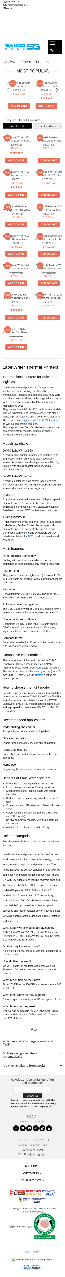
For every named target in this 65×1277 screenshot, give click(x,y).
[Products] (53, 44)
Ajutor (9, 8)
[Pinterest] (23, 1128)
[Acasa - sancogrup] (22, 46)
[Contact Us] (52, 50)
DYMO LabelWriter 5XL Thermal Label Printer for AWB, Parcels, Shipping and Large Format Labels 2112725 (16, 266)
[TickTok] (42, 1128)
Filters (19, 126)
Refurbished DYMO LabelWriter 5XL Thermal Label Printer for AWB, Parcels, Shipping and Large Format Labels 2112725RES (16, 330)
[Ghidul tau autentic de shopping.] (32, 1251)
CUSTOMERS (31, 1173)
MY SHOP (31, 1166)
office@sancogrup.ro (17, 4)
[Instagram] (49, 1128)
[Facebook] (16, 1128)
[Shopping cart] (51, 57)
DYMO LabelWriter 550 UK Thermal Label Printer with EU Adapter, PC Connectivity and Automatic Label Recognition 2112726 (49, 208)
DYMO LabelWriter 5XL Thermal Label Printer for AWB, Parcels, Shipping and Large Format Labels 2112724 (48, 266)
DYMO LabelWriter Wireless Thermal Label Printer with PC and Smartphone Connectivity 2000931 (16, 208)
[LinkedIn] (36, 1128)
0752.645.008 (12, 1)
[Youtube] (29, 1128)
